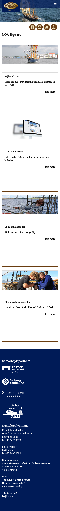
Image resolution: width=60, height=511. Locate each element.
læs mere (50, 91)
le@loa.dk (7, 450)
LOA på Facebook (14, 151)
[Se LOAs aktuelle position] (54, 27)
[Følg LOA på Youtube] (46, 27)
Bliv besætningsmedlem (18, 301)
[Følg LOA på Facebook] (32, 27)
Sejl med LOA (12, 76)
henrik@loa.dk (10, 436)
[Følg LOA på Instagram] (39, 27)
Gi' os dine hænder (15, 226)
